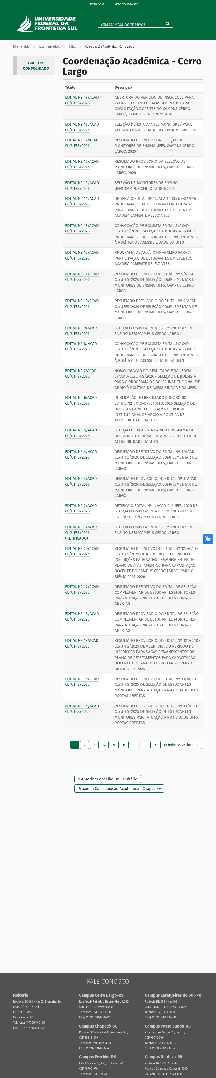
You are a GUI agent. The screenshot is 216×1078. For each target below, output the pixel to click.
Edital (72, 46)
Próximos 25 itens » (181, 745)
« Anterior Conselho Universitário (108, 779)
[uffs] (48, 23)
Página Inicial (21, 46)
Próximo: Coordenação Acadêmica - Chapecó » (119, 788)
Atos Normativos (49, 46)
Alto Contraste (126, 4)
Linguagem (96, 4)
